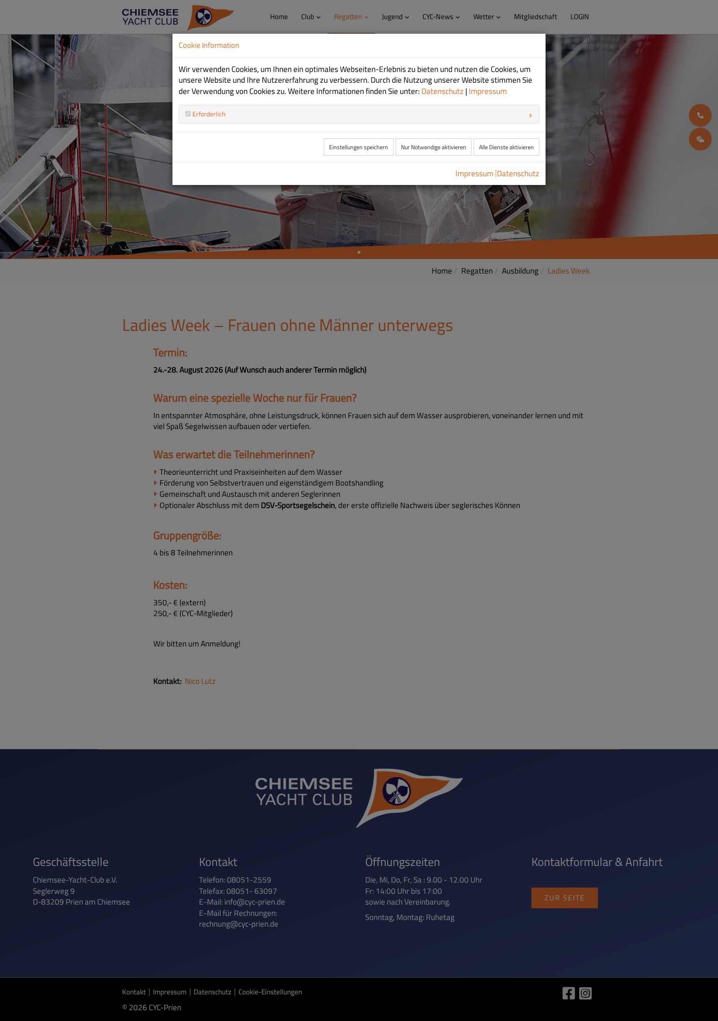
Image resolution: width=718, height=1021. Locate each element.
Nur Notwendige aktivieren (433, 147)
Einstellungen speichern (358, 147)
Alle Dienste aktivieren (506, 147)
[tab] (359, 114)
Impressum (488, 91)
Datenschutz (442, 91)
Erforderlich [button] (208, 114)
